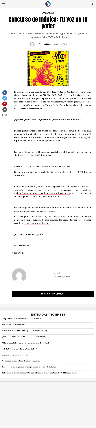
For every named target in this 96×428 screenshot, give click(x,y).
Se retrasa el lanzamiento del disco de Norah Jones (21, 361)
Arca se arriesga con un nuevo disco (15, 355)
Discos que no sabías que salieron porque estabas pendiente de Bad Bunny (29, 367)
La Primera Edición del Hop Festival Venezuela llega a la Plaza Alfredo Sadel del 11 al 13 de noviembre (39, 373)
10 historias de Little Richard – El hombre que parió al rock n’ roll (25, 343)
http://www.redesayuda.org (57, 193)
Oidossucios (44, 44)
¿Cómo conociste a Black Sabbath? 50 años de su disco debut (24, 337)
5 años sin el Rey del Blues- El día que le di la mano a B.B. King (24, 331)
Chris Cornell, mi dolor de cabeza (14, 325)
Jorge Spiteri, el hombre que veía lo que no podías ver (21, 319)
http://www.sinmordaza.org (30, 193)
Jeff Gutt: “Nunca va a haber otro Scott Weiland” (19, 349)
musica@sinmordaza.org (43, 155)
